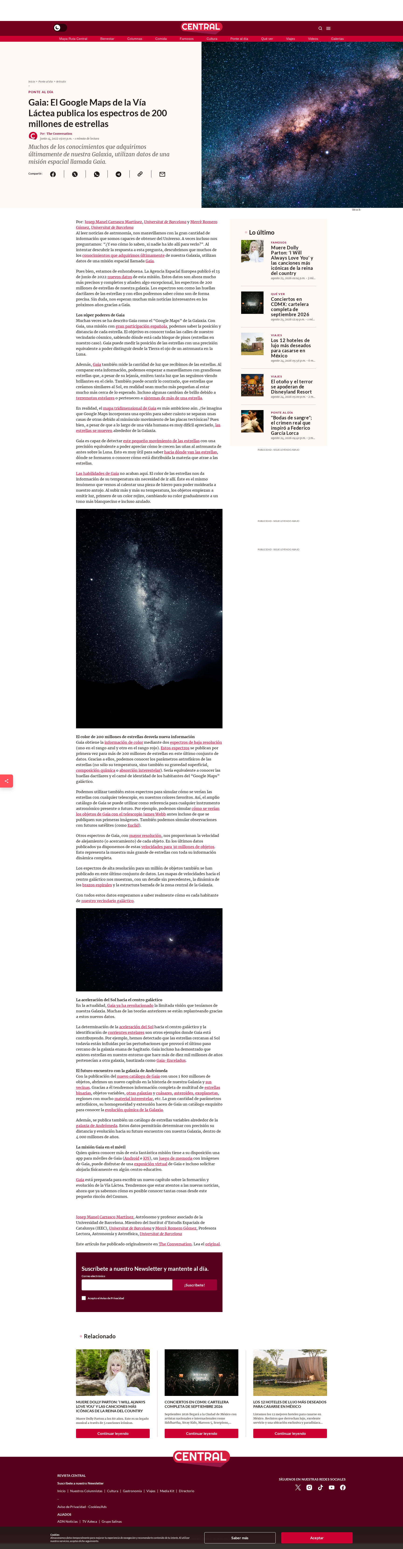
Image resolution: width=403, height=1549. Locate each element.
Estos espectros (175, 748)
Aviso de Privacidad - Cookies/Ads (82, 1507)
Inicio (31, 81)
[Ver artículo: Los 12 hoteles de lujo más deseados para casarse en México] (252, 344)
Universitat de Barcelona (165, 221)
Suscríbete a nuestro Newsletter (80, 1483)
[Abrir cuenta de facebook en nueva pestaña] (343, 1487)
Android (131, 1158)
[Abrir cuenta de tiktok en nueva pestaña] (320, 1487)
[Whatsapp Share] (97, 174)
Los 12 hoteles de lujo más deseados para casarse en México (291, 347)
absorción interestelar (139, 770)
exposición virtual (150, 1164)
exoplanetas (206, 1093)
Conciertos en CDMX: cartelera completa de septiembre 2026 (290, 306)
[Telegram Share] (118, 174)
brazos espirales (97, 885)
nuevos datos (120, 276)
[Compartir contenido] (6, 781)
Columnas (134, 39)
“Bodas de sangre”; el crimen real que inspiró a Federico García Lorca (291, 425)
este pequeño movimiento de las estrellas (161, 441)
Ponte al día (239, 39)
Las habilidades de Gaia (97, 473)
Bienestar (107, 39)
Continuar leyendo (113, 1433)
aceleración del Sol (136, 1027)
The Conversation (59, 133)
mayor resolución (145, 835)
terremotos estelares (95, 398)
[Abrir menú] (328, 28)
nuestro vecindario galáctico (107, 900)
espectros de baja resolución (196, 742)
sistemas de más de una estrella (173, 398)
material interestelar (134, 1098)
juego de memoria (175, 1158)
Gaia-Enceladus (171, 1060)
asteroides (183, 1093)
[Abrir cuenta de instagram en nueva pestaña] (309, 1487)
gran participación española (141, 326)
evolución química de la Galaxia (134, 1109)
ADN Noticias (67, 1521)
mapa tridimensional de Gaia (129, 408)
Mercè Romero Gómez (175, 1228)
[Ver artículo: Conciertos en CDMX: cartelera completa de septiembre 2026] (252, 302)
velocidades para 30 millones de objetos (177, 846)
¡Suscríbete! (194, 1285)
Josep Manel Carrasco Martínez (113, 221)
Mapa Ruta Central (73, 39)
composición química (95, 770)
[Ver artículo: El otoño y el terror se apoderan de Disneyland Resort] (252, 385)
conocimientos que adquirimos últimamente (123, 255)
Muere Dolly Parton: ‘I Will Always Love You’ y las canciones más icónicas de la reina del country (292, 260)
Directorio (186, 1491)
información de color (123, 742)
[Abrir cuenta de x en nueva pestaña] (298, 1487)
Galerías (337, 39)
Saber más (239, 1537)
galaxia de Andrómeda (96, 1125)
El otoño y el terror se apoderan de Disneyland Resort (292, 386)
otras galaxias (139, 1093)
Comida (161, 39)
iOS (146, 1158)
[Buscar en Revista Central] (320, 28)
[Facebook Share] (53, 174)
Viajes (290, 39)
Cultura (212, 39)
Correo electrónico (93, 1276)
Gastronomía (132, 1491)
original (212, 1244)
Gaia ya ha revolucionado (130, 1005)
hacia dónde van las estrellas (190, 452)
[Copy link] (140, 174)
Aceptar (317, 1537)
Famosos (187, 39)
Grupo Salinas (112, 1521)
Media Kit (167, 1491)
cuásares (164, 1093)
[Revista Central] (201, 28)
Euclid (133, 825)
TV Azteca (89, 1521)
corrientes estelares (126, 1032)
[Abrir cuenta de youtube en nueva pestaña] (331, 1487)
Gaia (150, 261)
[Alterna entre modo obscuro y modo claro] (60, 28)
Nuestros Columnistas (86, 1491)
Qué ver (267, 39)
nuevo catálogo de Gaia (138, 1076)
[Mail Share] (162, 174)
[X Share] (75, 174)
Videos (313, 39)
